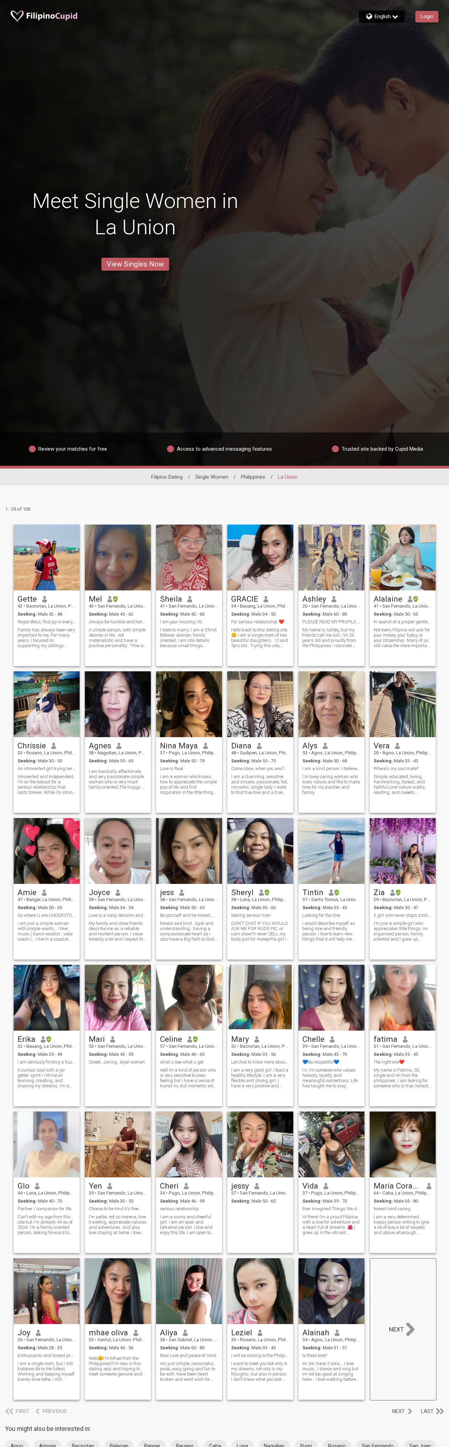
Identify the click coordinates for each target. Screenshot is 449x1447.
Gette (27, 598)
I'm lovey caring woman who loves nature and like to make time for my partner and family (331, 784)
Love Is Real (171, 768)
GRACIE (244, 598)
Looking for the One (321, 915)
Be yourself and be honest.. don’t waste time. (189, 915)
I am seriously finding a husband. (47, 1062)
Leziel (241, 1332)
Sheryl (242, 892)
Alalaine (388, 598)
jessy (240, 1185)
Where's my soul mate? (396, 768)
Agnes (100, 745)
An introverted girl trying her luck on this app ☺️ (47, 768)
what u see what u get (181, 1062)
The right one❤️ (389, 1062)
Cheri (169, 1185)
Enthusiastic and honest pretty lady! (47, 1355)
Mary (240, 1039)
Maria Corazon (398, 1185)
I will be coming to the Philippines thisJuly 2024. (260, 1355)
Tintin (312, 892)
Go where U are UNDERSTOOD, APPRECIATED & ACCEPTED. (47, 915)
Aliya (168, 1332)
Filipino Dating (167, 477)
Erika (26, 1039)
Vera (382, 745)
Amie (27, 892)
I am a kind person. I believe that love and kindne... (331, 768)
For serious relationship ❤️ (257, 621)
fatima (385, 1039)
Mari (97, 1039)
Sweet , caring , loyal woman (117, 1062)
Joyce (99, 892)
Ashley (314, 598)
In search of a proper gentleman (403, 621)
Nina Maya (179, 745)
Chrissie (32, 745)
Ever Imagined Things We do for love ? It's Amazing (331, 1208)
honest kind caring (392, 1208)
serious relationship (179, 1208)
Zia (379, 892)
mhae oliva (108, 1332)
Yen (95, 1185)
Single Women (211, 477)
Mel (95, 598)
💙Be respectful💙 (320, 1062)
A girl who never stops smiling (403, 915)
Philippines (253, 477)
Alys (309, 745)
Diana (241, 745)
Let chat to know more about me (260, 1062)
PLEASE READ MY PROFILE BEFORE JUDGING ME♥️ (331, 621)
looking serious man (251, 915)
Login (427, 16)
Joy (24, 1332)
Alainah (315, 1332)
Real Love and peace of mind (188, 1355)
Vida (310, 1185)
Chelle (313, 1039)
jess (167, 892)
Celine (171, 1039)
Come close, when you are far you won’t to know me (260, 768)
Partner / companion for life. (45, 1208)
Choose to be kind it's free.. (115, 1208)
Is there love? (314, 1355)
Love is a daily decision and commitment (118, 915)
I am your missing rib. (181, 621)
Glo (23, 1185)
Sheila (171, 598)
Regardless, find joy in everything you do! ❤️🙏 (47, 621)
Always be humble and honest (118, 621)
